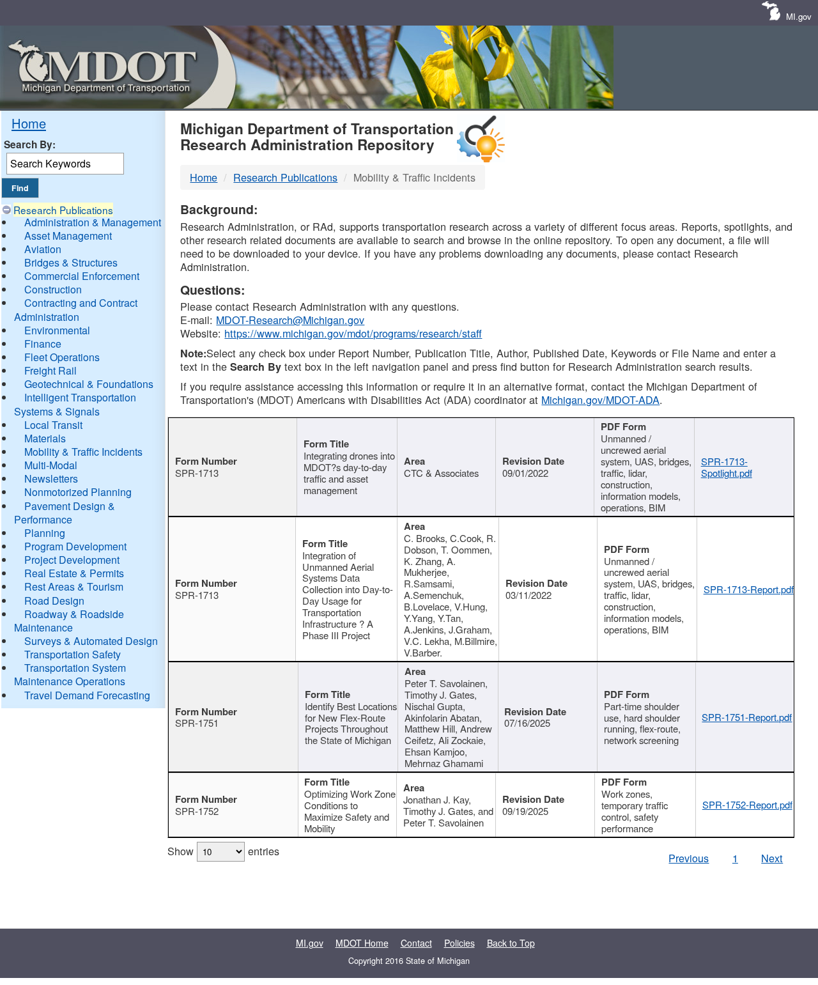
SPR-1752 (197, 811)
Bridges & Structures (71, 262)
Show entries (223, 850)
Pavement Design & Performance (64, 513)
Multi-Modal (50, 465)
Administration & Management (92, 222)
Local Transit (53, 424)
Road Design (54, 600)
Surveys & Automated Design (91, 640)
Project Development (72, 559)
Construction (53, 289)
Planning (44, 532)
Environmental (57, 330)
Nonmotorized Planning (78, 492)
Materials (45, 438)
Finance (42, 343)
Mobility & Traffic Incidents (83, 451)
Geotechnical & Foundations (88, 383)
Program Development (75, 546)
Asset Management (68, 235)
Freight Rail (50, 370)
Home (29, 123)
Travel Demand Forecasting (87, 695)
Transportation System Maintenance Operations (70, 674)
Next (772, 857)
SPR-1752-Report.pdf (747, 804)
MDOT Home (362, 942)
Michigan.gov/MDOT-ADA (600, 399)
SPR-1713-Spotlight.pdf (726, 466)
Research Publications (63, 210)
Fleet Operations (62, 357)
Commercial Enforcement (81, 275)
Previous (688, 857)
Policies (459, 942)
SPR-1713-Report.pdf (749, 589)
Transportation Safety (72, 654)
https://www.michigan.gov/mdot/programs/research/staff (353, 333)
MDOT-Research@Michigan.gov (290, 319)
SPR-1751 (197, 722)
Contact (416, 942)
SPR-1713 (197, 472)
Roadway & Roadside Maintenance (69, 621)
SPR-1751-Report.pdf (747, 717)
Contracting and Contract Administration (75, 309)
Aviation (42, 249)
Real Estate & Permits (74, 573)
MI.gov (799, 16)
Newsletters (51, 478)
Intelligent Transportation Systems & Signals (75, 404)
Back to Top (511, 942)
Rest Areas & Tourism (73, 586)
